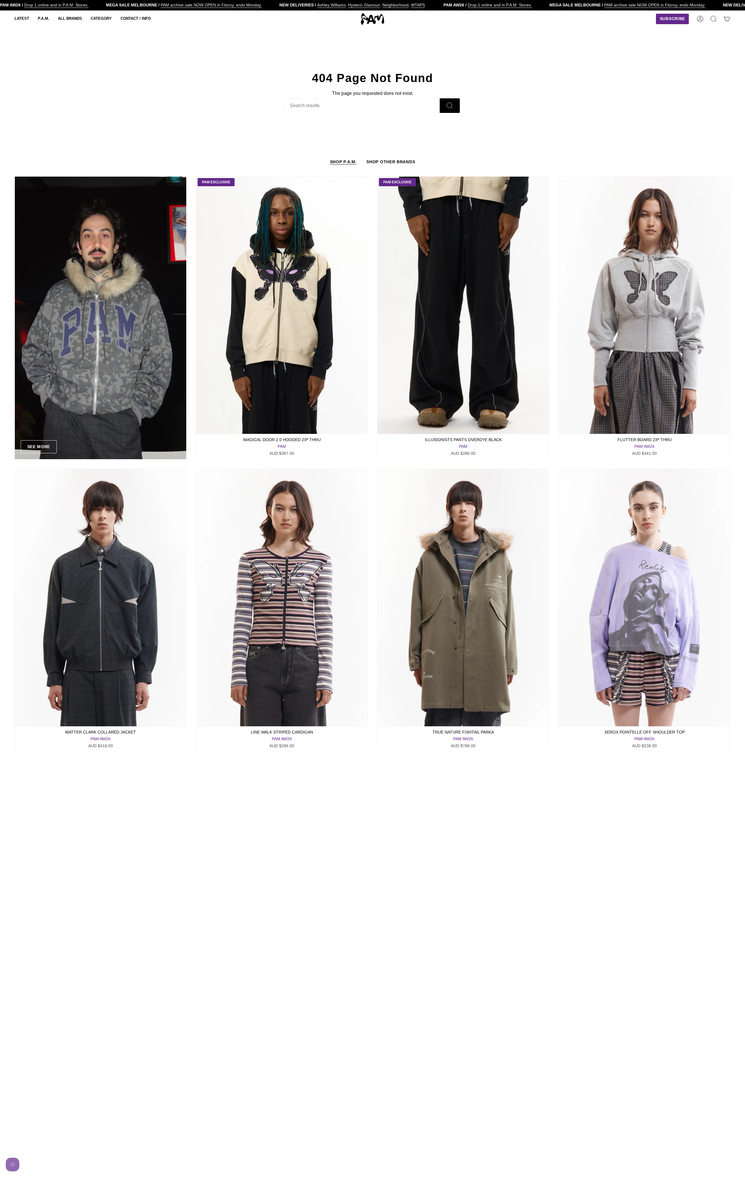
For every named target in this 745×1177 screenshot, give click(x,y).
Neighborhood (395, 5)
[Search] (450, 105)
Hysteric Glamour (364, 5)
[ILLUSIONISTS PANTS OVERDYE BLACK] (463, 305)
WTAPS (418, 5)
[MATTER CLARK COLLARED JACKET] (100, 597)
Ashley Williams (331, 5)
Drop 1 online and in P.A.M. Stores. (56, 5)
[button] (21, 19)
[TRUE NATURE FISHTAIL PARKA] (463, 597)
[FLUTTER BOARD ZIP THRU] (644, 305)
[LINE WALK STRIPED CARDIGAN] (282, 597)
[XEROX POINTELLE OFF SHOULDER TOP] (644, 597)
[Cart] (727, 19)
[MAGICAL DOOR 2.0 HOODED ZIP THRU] (282, 305)
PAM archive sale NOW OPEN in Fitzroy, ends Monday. (211, 5)
